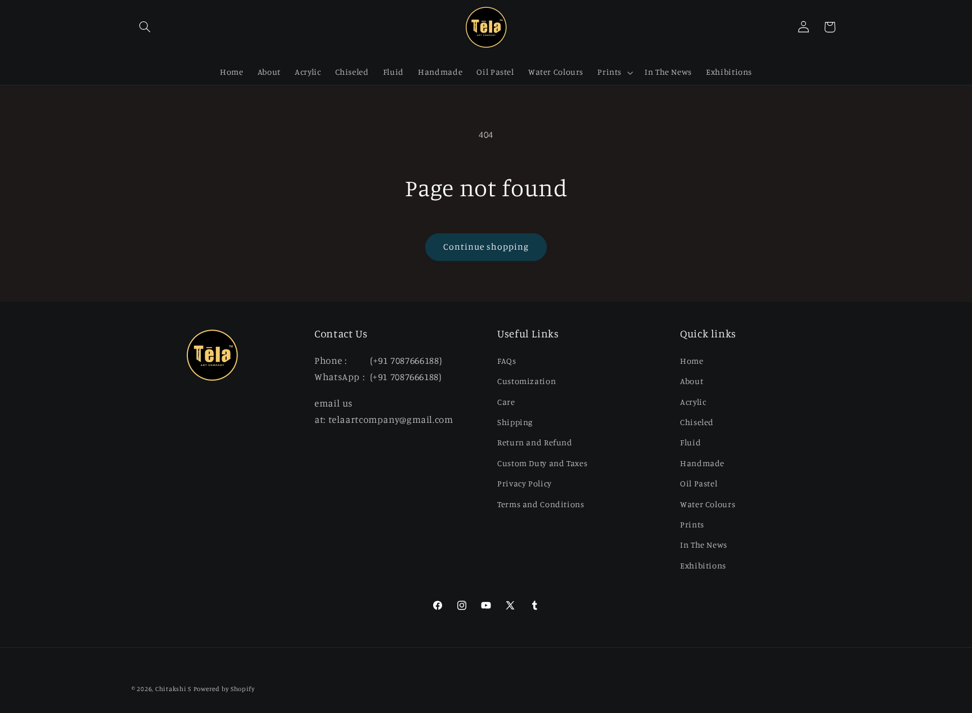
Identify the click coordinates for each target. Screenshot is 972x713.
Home (692, 360)
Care (506, 402)
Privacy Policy (524, 483)
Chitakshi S (173, 689)
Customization (526, 381)
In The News (703, 544)
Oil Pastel (698, 483)
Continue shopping (486, 246)
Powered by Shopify (224, 689)
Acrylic (693, 402)
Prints (692, 524)
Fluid (690, 442)
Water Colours (707, 504)
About (691, 381)
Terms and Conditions (540, 504)
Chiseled (697, 422)
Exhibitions (703, 565)
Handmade (702, 463)
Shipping (515, 422)
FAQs (506, 360)
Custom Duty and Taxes (542, 463)
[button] (145, 27)
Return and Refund (535, 442)
